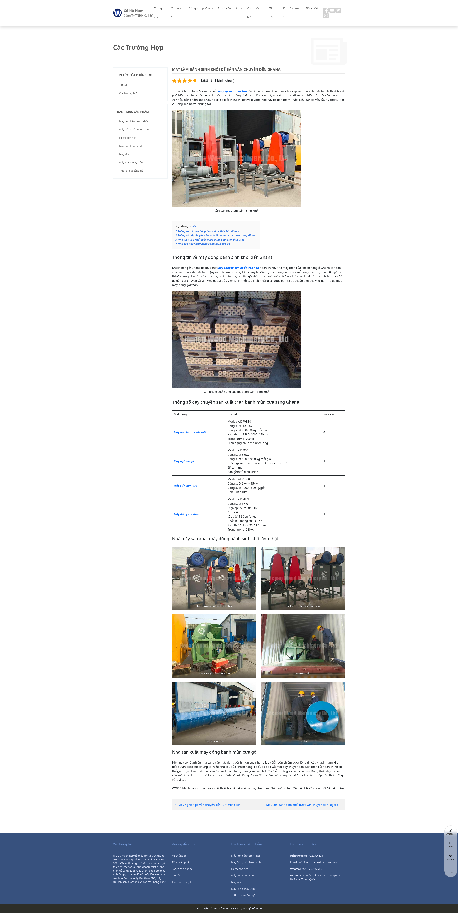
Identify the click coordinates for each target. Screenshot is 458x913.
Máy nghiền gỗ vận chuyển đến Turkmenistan (209, 805)
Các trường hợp (254, 12)
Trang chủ (158, 12)
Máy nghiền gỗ (184, 461)
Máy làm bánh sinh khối (133, 121)
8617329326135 (313, 869)
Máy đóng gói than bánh (134, 129)
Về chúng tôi (176, 12)
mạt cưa (225, 673)
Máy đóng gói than (186, 514)
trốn (193, 226)
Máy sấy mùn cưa (186, 486)
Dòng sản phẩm (199, 8)
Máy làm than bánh (131, 146)
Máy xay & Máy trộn (131, 162)
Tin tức (271, 12)
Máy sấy (124, 154)
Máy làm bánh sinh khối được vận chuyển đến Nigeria (302, 805)
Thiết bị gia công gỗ (131, 170)
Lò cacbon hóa (127, 137)
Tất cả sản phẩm (229, 8)
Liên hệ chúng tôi (291, 12)
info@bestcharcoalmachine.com (317, 862)
